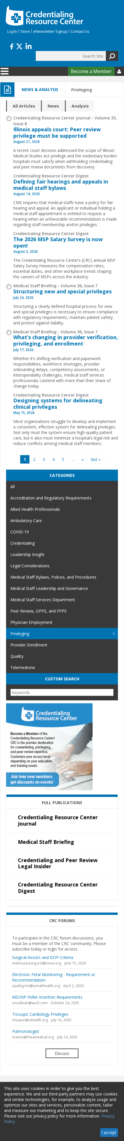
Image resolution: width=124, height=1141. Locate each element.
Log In (12, 31)
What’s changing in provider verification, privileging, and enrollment (65, 340)
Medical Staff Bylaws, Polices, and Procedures (53, 577)
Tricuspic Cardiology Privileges (40, 1014)
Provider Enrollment (28, 645)
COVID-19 (19, 532)
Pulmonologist (25, 1031)
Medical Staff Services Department (42, 599)
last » (96, 459)
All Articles (24, 106)
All (12, 486)
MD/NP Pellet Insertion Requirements (47, 997)
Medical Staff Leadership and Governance (49, 588)
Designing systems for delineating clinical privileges (57, 403)
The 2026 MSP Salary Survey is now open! (58, 242)
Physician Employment (31, 622)
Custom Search (62, 679)
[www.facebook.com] (12, 46)
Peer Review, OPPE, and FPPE (38, 611)
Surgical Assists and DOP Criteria (42, 957)
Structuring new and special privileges (62, 291)
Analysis (80, 106)
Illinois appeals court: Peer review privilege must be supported (57, 132)
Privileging (19, 633)
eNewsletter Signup (50, 31)
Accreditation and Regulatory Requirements (50, 498)
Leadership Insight (27, 554)
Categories (62, 475)
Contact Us (80, 31)
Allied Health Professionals (35, 509)
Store (25, 31)
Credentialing (22, 543)
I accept (109, 1132)
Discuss (62, 1053)
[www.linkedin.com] (28, 46)
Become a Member (91, 71)
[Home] (44, 16)
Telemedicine (22, 667)
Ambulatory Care (26, 520)
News (53, 106)
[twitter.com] (19, 46)
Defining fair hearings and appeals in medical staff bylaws (60, 184)
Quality (16, 656)
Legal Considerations (30, 565)
